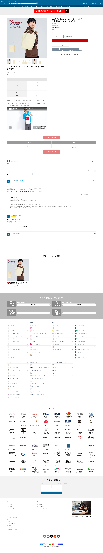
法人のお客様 (39, 504)
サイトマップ (9, 527)
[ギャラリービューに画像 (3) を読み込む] (19, 61)
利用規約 (8, 519)
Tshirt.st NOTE (9, 513)
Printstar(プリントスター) (57, 23)
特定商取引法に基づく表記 (12, 529)
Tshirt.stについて (10, 510)
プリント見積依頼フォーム (42, 506)
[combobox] (24, 3)
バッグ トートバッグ (66, 50)
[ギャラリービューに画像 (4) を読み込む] (24, 61)
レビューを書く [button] (91, 161)
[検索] (37, 3)
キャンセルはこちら (10, 504)
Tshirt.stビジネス (49, 546)
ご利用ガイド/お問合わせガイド (13, 508)
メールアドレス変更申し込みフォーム (44, 508)
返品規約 (8, 521)
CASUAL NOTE (9, 515)
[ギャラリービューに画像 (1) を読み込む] (9, 61)
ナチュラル (73, 50)
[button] (21, 6)
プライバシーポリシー (11, 523)
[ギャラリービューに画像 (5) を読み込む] (29, 61)
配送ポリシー (9, 525)
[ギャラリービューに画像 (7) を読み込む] (39, 61)
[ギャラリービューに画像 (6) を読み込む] (34, 61)
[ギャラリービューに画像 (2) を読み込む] (14, 61)
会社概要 (8, 531)
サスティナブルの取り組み (12, 517)
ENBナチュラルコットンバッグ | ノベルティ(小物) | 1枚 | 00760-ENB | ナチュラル (21, 191)
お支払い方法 (9, 506)
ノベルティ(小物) (79, 50)
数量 (52, 36)
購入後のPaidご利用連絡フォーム (43, 510)
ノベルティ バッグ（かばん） (57, 50)
